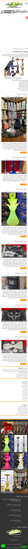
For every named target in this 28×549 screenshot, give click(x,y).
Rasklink (19, 544)
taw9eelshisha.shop (14, 540)
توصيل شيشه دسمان (21, 336)
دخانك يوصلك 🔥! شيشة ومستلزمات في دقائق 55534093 (15, 369)
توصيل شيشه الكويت (23, 82)
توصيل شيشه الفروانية (23, 83)
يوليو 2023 (25, 387)
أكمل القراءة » (23, 152)
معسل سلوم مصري (15, 509)
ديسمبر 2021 (24, 399)
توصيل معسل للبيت (21, 94)
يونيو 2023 (25, 389)
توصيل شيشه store (24, 90)
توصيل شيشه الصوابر (21, 273)
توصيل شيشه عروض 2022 (19, 157)
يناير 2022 (25, 398)
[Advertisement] (14, 33)
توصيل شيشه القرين (15, 520)
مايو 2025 (25, 384)
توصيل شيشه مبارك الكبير (22, 88)
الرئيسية (25, 48)
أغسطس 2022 (24, 393)
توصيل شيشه (22, 527)
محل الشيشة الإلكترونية (14, 515)
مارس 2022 (24, 396)
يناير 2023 (25, 392)
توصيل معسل (14, 527)
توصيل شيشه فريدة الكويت (21, 376)
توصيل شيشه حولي (24, 81)
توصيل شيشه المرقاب (20, 241)
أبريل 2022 (25, 395)
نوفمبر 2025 (24, 383)
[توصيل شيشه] (14, 4)
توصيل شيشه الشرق (21, 305)
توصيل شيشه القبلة (21, 189)
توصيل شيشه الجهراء (23, 86)
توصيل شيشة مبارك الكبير (21, 373)
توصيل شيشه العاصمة (23, 85)
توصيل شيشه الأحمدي (23, 87)
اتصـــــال (24, 546)
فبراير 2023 (24, 390)
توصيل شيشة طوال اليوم (21, 375)
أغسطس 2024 (24, 386)
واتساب (3, 545)
